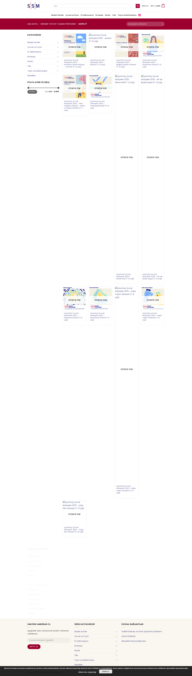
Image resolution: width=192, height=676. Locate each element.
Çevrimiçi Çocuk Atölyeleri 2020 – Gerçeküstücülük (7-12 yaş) (99, 104)
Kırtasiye (99, 15)
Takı (114, 15)
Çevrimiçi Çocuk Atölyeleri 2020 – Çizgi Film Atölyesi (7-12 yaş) (73, 529)
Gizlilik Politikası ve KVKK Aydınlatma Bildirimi (141, 631)
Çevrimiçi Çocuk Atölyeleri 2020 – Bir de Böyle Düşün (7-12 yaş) (152, 276)
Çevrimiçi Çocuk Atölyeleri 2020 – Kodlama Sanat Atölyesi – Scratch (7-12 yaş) (74, 63)
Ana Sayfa (32, 24)
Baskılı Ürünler (57, 15)
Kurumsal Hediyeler (36, 608)
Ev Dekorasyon (87, 15)
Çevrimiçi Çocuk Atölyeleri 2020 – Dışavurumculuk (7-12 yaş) (73, 316)
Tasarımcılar (33, 599)
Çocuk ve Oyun (72, 15)
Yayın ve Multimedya (127, 15)
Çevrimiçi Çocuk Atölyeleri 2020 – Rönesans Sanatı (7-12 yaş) (151, 63)
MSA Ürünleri (33, 589)
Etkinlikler (31, 75)
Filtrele (32, 92)
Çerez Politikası (128, 636)
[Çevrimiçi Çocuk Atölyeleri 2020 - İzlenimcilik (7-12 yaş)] (126, 173)
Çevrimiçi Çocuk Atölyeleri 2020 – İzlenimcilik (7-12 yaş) (125, 276)
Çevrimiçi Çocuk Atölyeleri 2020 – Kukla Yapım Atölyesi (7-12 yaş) (126, 489)
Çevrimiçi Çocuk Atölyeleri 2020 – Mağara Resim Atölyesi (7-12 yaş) (126, 63)
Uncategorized (34, 594)
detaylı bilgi (92, 672)
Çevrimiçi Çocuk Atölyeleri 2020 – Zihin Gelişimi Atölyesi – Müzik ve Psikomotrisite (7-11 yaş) (74, 105)
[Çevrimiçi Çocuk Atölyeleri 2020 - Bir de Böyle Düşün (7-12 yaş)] (152, 173)
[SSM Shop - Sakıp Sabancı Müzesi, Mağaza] (38, 6)
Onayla (105, 671)
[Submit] (138, 6)
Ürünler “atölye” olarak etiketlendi (58, 24)
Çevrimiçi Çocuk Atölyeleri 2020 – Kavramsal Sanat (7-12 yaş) (99, 316)
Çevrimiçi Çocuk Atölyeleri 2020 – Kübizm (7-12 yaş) (97, 62)
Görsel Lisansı (33, 604)
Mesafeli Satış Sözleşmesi (133, 641)
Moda (107, 15)
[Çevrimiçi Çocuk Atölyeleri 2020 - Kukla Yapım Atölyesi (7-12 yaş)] (126, 385)
